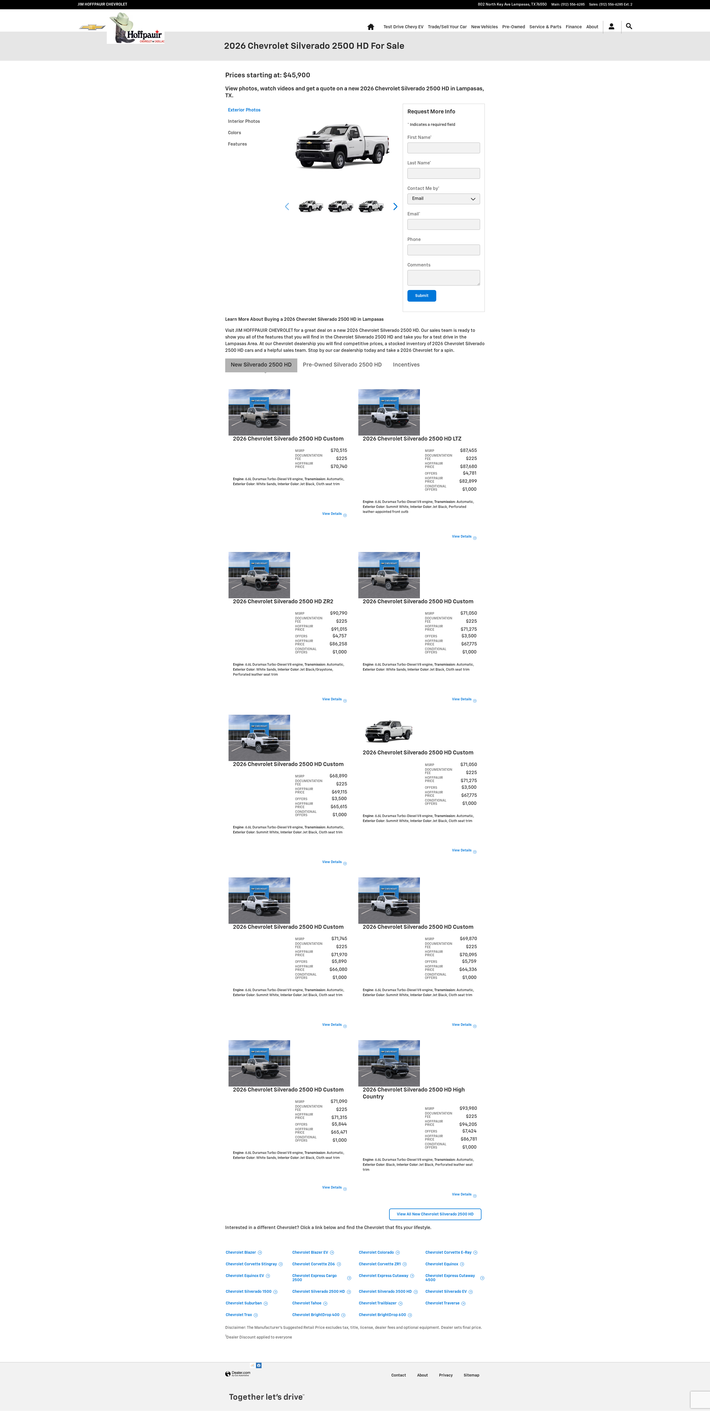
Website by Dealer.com (237, 1374)
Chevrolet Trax (239, 1315)
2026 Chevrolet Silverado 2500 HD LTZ (412, 439)
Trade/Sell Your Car (447, 27)
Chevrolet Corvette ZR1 (380, 1264)
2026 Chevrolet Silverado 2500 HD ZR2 (283, 601)
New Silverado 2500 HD (261, 365)
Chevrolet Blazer (241, 1253)
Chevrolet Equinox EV (245, 1276)
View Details (332, 514)
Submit (421, 296)
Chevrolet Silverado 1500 (249, 1292)
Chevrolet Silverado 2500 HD (318, 1292)
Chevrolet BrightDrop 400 (315, 1315)
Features (237, 144)
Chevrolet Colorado (376, 1253)
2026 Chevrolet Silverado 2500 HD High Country (414, 1093)
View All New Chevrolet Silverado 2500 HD (435, 1214)
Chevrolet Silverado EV (446, 1292)
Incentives (406, 365)
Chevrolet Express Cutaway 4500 (450, 1278)
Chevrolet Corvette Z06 (313, 1264)
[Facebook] (259, 1365)
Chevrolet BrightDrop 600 (382, 1315)
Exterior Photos (244, 110)
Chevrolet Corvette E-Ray (448, 1253)
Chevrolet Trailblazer (378, 1303)
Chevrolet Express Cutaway (383, 1276)
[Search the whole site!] (629, 26)
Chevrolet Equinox (441, 1264)
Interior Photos (244, 121)
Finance (574, 27)
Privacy (446, 1375)
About (592, 27)
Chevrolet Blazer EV (310, 1253)
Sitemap (471, 1375)
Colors (234, 133)
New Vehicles (484, 27)
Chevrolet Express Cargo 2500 (314, 1278)
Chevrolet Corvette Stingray (251, 1264)
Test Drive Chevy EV (404, 27)
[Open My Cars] (610, 27)
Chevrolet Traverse (442, 1303)
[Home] (92, 27)
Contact (398, 1375)
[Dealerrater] (252, 1365)
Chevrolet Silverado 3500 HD (385, 1292)
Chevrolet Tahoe (306, 1303)
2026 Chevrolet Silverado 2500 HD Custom (288, 439)
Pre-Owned (513, 27)
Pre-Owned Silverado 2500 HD (342, 365)
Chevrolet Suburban (244, 1303)
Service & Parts (545, 27)
